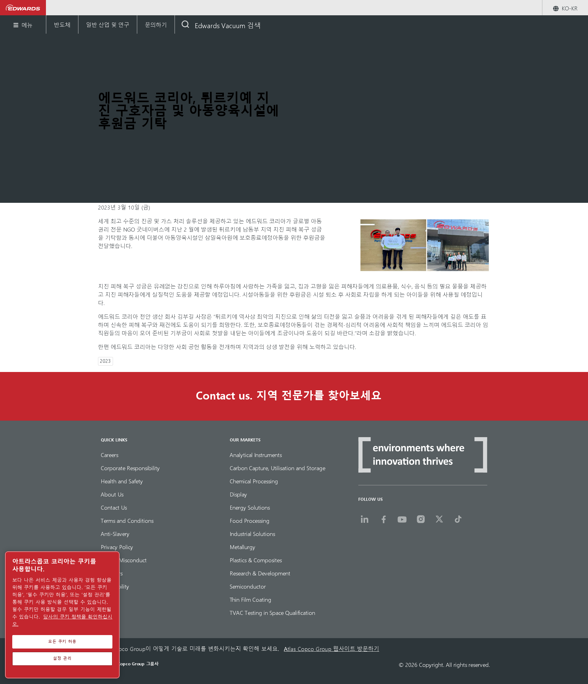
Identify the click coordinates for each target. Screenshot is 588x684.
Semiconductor (248, 586)
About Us (112, 494)
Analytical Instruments (256, 454)
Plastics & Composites (256, 559)
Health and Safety (122, 481)
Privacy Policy (117, 546)
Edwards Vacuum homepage (23, 7)
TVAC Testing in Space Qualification (272, 612)
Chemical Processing (254, 481)
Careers (109, 454)
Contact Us (114, 507)
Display (238, 494)
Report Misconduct (124, 559)
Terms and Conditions (127, 520)
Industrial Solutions (252, 533)
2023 (105, 361)
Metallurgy (242, 546)
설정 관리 (62, 658)
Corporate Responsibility (130, 467)
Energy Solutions (250, 507)
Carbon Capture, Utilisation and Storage (277, 467)
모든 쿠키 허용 (62, 641)
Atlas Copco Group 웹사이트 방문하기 (331, 648)
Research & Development (260, 573)
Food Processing (250, 520)
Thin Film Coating (250, 599)
